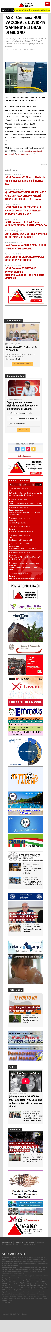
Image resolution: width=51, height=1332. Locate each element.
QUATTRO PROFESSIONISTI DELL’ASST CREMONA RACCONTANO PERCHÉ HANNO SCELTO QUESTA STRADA (25, 195)
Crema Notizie (19, 1242)
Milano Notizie (30, 1242)
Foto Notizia (15, 990)
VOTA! (24, 430)
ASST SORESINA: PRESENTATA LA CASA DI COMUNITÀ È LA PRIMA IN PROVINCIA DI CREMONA (23, 210)
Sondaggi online (15, 376)
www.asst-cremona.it (24, 154)
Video (12, 1067)
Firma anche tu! (23, 364)
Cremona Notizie (7, 1242)
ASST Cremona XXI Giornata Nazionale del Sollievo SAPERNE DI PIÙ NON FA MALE (25, 181)
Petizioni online (14, 321)
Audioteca (14, 1129)
